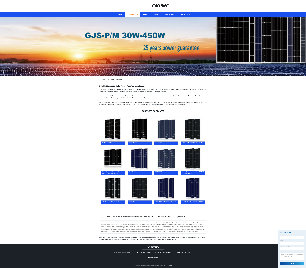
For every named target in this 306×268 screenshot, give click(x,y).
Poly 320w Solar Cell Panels (143, 252)
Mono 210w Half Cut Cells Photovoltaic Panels (188, 237)
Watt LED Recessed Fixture (123, 252)
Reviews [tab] (182, 216)
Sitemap (170, 265)
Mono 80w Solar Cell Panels (125, 239)
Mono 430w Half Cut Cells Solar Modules (164, 237)
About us (184, 14)
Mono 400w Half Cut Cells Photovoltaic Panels (140, 237)
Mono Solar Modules (153, 257)
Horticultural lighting (170, 239)
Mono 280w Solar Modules (106, 237)
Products (132, 14)
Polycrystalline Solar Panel (156, 239)
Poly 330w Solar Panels (120, 237)
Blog (156, 14)
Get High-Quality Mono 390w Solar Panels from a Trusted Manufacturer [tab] (129, 216)
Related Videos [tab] (166, 216)
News (145, 14)
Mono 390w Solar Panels (115, 79)
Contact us (169, 14)
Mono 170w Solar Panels (183, 252)
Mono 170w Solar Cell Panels (141, 239)
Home (120, 14)
